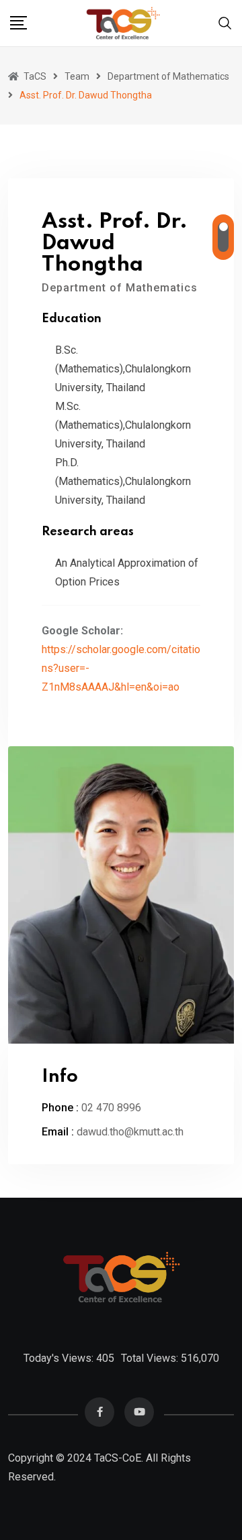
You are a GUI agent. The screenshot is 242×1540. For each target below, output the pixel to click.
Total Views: (151, 1358)
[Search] (225, 22)
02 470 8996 (111, 1107)
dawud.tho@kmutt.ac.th (130, 1131)
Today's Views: (60, 1358)
